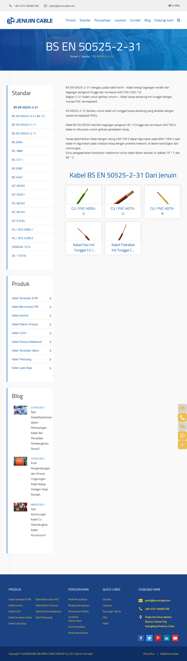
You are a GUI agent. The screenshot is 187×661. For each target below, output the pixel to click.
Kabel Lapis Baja (22, 368)
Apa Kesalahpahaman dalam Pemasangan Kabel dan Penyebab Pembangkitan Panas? (41, 430)
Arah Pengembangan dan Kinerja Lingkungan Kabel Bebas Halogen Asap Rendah (40, 479)
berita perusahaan (78, 633)
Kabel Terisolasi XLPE (25, 298)
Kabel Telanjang (21, 359)
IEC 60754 (18, 212)
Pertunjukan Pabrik (78, 611)
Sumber (135, 20)
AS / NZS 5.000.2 (22, 238)
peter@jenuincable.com (62, 6)
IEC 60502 (18, 185)
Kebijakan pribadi (169, 654)
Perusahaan (102, 20)
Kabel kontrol (20, 315)
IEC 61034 (18, 221)
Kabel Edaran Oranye (25, 324)
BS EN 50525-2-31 (103, 56)
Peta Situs (148, 654)
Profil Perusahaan (77, 599)
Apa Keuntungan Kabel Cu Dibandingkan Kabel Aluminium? (39, 522)
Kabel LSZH (19, 333)
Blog (147, 20)
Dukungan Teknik (112, 611)
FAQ (105, 617)
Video (105, 623)
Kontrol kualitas (76, 627)
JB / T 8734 (19, 255)
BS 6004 (17, 142)
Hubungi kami (163, 20)
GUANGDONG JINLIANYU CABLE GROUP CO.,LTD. (48, 654)
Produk (71, 20)
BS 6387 (17, 168)
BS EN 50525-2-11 (24, 124)
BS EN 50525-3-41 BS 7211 (30, 116)
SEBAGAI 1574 (21, 247)
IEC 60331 (18, 194)
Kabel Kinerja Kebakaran (27, 341)
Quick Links (111, 589)
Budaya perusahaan (79, 605)
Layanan (120, 20)
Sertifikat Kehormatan (75, 619)
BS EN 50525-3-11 (24, 133)
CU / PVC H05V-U (83, 211)
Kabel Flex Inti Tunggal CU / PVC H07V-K (83, 247)
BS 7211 (17, 159)
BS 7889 (17, 151)
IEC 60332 (18, 203)
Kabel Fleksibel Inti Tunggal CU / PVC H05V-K (123, 247)
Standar (85, 20)
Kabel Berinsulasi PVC (25, 306)
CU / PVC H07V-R (162, 211)
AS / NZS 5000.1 (22, 229)
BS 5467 (17, 177)
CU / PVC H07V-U (123, 211)
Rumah (74, 56)
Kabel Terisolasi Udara (25, 350)
